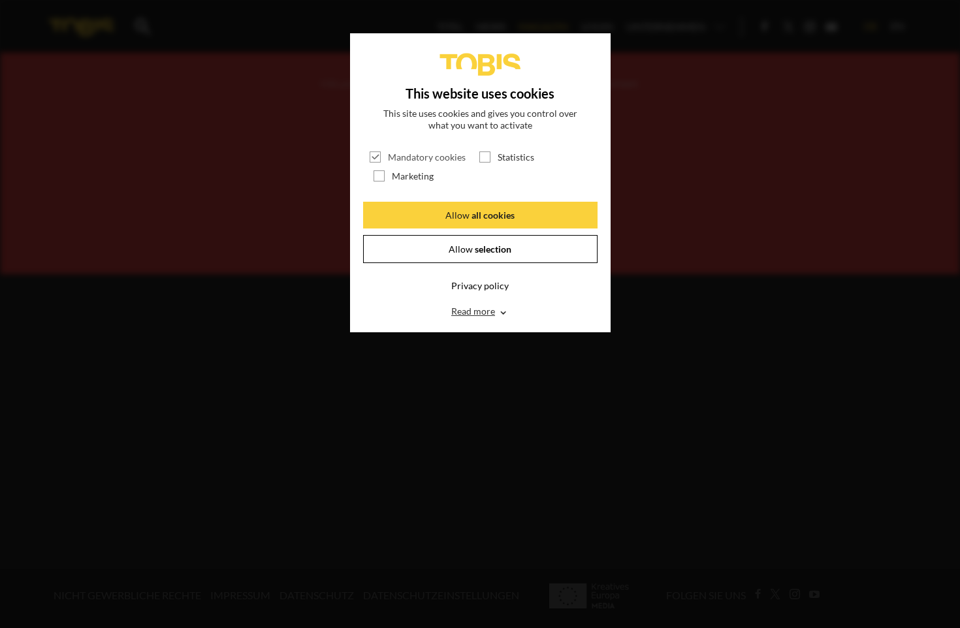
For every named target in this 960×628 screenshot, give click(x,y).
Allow (480, 215)
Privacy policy (480, 285)
